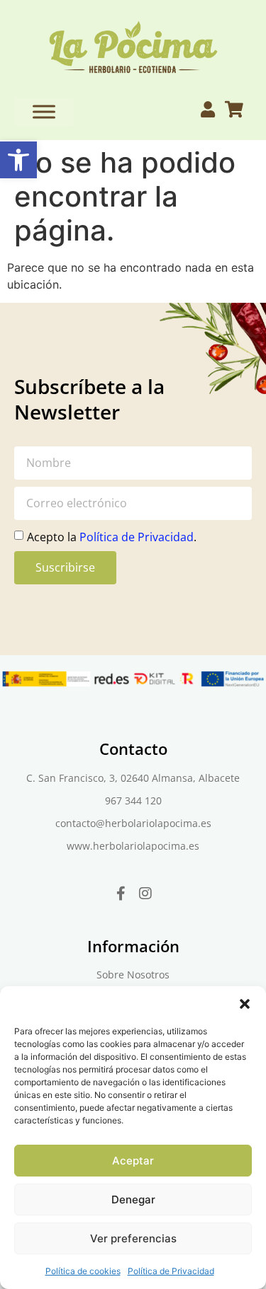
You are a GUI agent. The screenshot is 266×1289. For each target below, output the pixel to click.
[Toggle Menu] (44, 111)
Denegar (133, 1199)
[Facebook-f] (120, 893)
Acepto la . (111, 536)
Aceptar (133, 1160)
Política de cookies (83, 1271)
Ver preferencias (133, 1238)
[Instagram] (145, 893)
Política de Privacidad (171, 1271)
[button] (18, 159)
